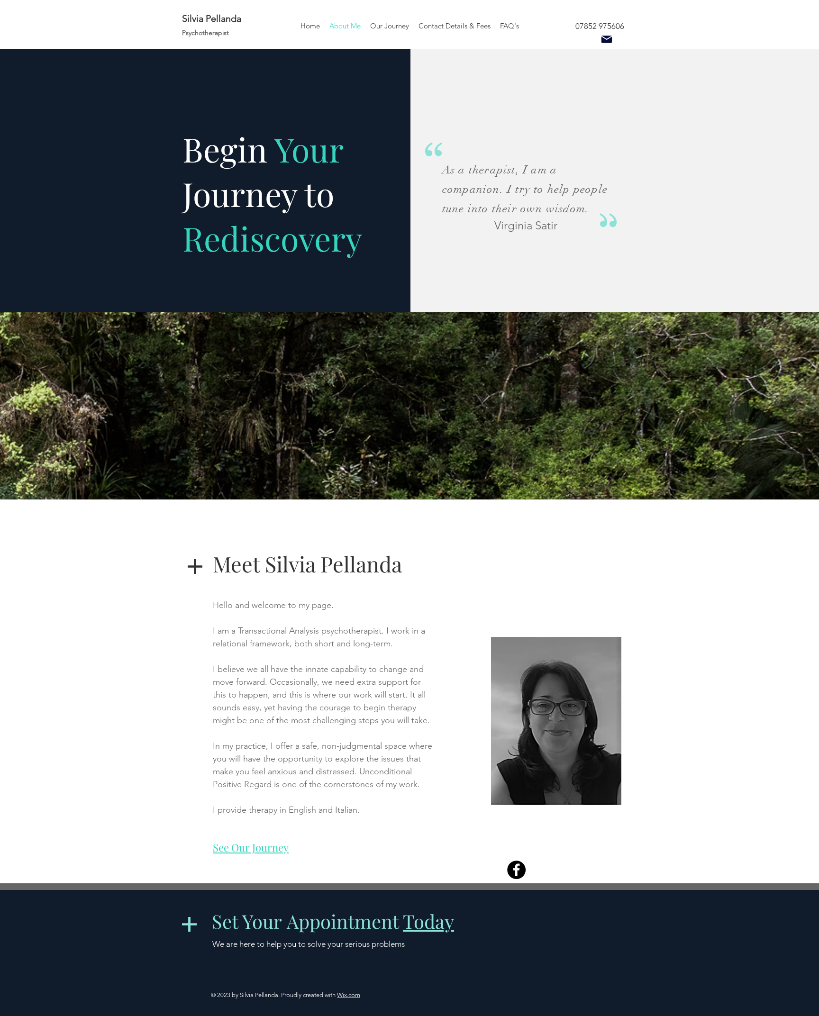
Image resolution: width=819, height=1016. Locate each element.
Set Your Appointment (333, 921)
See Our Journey (251, 847)
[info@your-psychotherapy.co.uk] (606, 39)
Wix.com (348, 994)
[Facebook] (516, 870)
